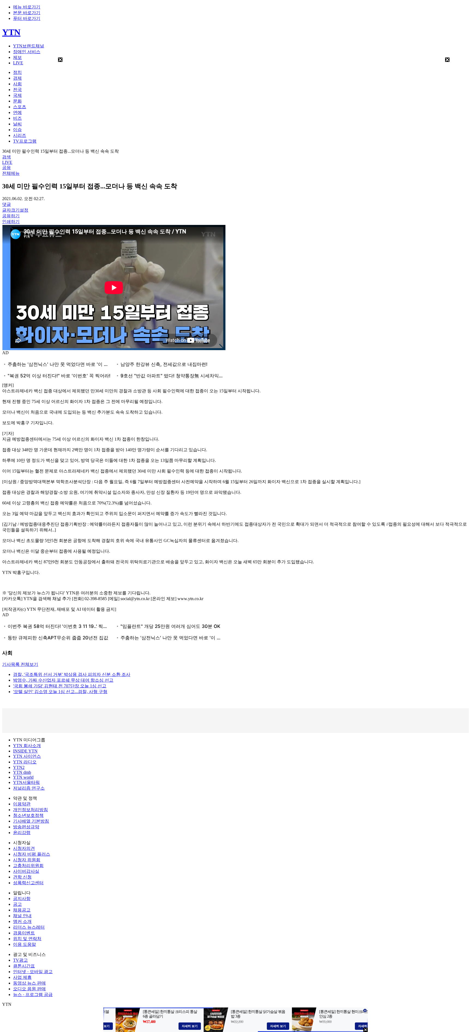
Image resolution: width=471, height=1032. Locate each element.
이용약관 (22, 804)
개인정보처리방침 (30, 809)
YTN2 (19, 767)
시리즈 (19, 135)
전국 (17, 89)
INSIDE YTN (25, 751)
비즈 (17, 118)
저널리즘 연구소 (29, 788)
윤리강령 (22, 832)
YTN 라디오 (25, 762)
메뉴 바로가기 (26, 7)
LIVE (18, 63)
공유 (6, 167)
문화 (17, 101)
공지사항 (22, 898)
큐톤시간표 (24, 966)
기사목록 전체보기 (20, 664)
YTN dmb (22, 772)
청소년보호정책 (28, 815)
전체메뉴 (11, 173)
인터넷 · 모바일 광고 (33, 971)
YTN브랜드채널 (28, 46)
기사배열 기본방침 (31, 821)
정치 (17, 72)
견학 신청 (22, 877)
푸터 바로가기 (26, 18)
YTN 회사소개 (27, 745)
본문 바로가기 (26, 12)
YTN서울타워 (26, 782)
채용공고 (22, 910)
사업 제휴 (22, 977)
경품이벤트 (24, 933)
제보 (17, 57)
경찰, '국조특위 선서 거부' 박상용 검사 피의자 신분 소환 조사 (71, 674)
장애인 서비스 (26, 51)
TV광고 (20, 960)
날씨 (17, 124)
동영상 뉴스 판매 (29, 983)
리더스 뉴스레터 (29, 927)
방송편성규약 (26, 827)
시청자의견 (24, 848)
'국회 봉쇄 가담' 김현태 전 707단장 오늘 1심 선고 (59, 686)
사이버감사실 (26, 871)
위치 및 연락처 (27, 938)
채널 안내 (22, 915)
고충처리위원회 (28, 865)
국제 (17, 95)
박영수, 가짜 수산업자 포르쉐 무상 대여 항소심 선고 (63, 680)
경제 (17, 78)
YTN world (23, 777)
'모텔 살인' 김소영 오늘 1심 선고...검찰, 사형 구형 (60, 691)
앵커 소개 (22, 921)
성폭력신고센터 (28, 882)
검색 (6, 157)
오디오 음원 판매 (29, 988)
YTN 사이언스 (27, 756)
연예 (17, 112)
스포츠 (19, 106)
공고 (17, 904)
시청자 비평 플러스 (31, 854)
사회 (17, 84)
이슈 (17, 129)
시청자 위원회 (26, 860)
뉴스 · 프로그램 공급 (33, 994)
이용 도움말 (24, 944)
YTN (11, 32)
